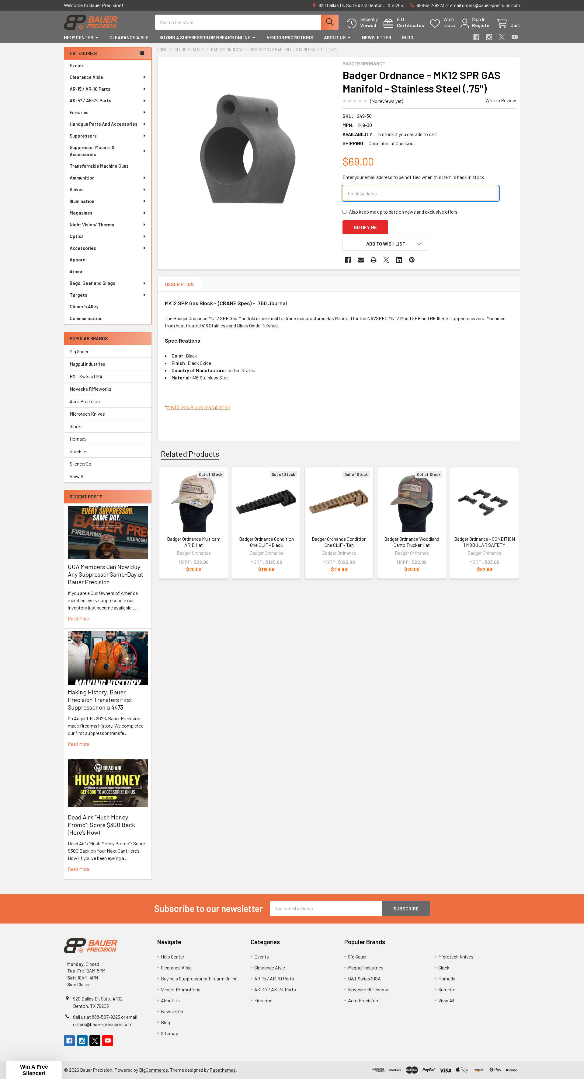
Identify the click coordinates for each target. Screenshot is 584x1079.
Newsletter (376, 37)
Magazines (81, 212)
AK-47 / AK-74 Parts (90, 100)
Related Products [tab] (190, 453)
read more (78, 618)
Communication (86, 318)
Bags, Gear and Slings (92, 283)
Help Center (78, 37)
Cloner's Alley (84, 306)
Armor (76, 271)
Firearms (79, 112)
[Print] (373, 259)
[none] (248, 148)
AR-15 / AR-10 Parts (90, 89)
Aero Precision (85, 401)
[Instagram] (489, 37)
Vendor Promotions (290, 37)
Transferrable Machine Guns (99, 166)
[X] (501, 37)
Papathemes (223, 1070)
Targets (78, 295)
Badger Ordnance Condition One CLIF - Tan (339, 542)
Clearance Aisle (128, 37)
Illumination (82, 201)
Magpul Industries (87, 364)
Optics (77, 236)
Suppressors (83, 135)
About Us (335, 37)
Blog (407, 37)
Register (481, 25)
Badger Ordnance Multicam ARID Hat (194, 542)
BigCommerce (153, 1070)
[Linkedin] (399, 259)
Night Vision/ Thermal (93, 224)
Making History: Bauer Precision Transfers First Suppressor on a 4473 (100, 699)
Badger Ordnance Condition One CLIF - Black (266, 542)
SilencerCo (80, 463)
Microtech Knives (87, 414)
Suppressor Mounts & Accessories (92, 151)
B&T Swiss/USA (86, 376)
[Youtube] (514, 37)
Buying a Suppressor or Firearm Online (204, 37)
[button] (385, 244)
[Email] (360, 259)
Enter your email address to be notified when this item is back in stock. (413, 177)
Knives (77, 189)
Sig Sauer (79, 351)
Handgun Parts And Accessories (103, 124)
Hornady (78, 439)
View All (77, 476)
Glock (75, 426)
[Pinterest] (411, 259)
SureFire (78, 451)
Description (179, 284)
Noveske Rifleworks (90, 389)
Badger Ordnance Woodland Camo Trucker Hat (411, 542)
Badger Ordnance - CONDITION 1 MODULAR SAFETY (484, 542)
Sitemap (169, 1033)
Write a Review (500, 100)
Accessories (83, 248)
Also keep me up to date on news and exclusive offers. (404, 212)
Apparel (78, 259)
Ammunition (82, 177)
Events (77, 65)
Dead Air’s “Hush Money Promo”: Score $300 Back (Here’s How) (101, 824)
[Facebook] (476, 37)
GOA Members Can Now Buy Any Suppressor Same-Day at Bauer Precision (105, 574)
